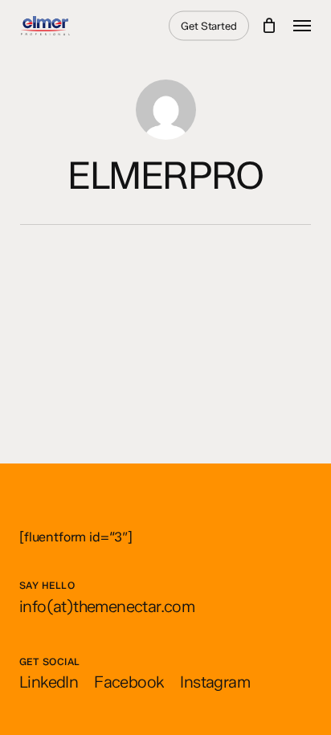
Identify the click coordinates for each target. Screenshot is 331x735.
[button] (302, 26)
